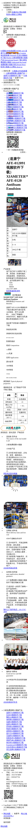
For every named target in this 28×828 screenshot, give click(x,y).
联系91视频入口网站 (14, 14)
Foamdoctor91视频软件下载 (16, 125)
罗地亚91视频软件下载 (15, 107)
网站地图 (22, 12)
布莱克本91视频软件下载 (15, 118)
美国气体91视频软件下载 (15, 121)
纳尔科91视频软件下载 (15, 123)
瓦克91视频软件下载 (14, 95)
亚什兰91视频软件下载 (15, 114)
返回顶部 (6, 822)
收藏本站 (15, 12)
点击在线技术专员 (10, 702)
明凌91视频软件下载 (14, 109)
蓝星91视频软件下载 (14, 104)
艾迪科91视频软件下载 (15, 116)
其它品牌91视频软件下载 (15, 130)
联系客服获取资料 (13, 291)
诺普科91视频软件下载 (15, 111)
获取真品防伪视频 (10, 473)
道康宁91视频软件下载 (12, 75)
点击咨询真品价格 (10, 568)
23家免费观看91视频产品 (15, 73)
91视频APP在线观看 (19, 71)
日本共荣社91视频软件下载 (16, 128)
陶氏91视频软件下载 (14, 98)
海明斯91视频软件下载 (15, 100)
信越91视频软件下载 (14, 102)
